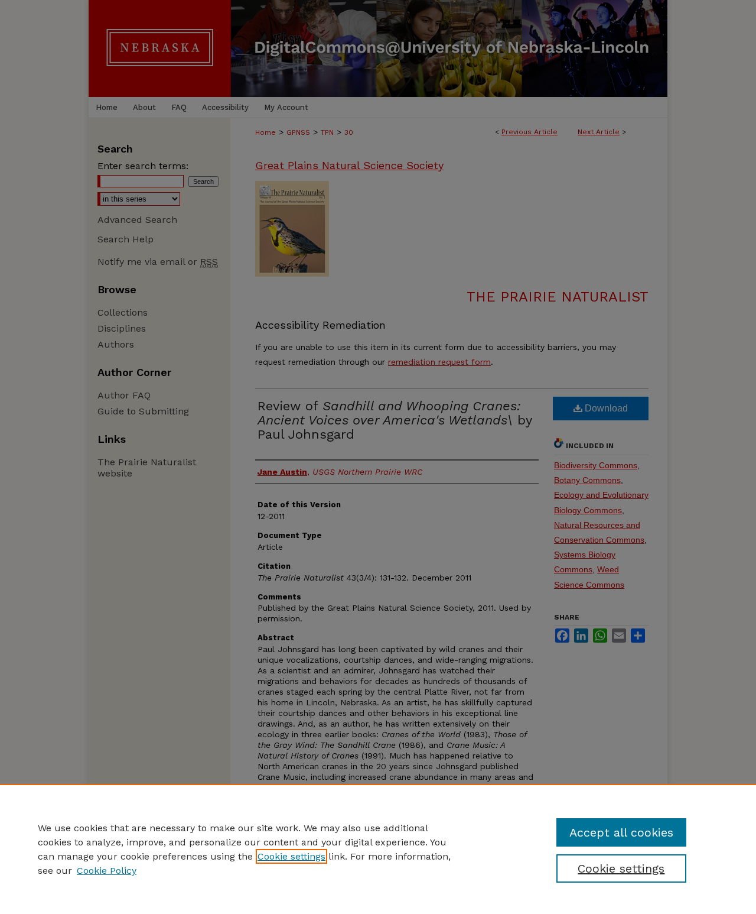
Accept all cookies (621, 832)
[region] (378, 849)
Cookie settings (291, 856)
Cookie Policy (106, 870)
